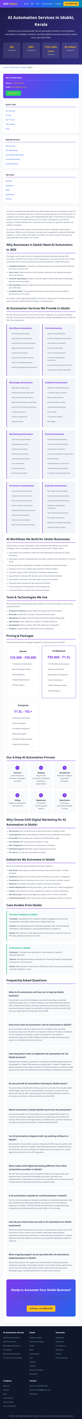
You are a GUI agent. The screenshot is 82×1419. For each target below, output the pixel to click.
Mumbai (9, 181)
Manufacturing (61, 1358)
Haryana (33, 1366)
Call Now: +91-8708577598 (41, 1308)
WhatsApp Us (13, 93)
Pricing (8, 115)
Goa (31, 1358)
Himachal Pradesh (36, 1370)
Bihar (32, 1350)
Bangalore (9, 185)
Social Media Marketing (14, 155)
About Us (6, 1386)
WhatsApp (33, 1394)
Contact (58, 4)
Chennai (9, 199)
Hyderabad (10, 194)
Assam (32, 1346)
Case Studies (10, 124)
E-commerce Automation (12, 1358)
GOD (10, 3)
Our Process (10, 120)
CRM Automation (9, 1342)
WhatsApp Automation (11, 1346)
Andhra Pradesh (36, 1338)
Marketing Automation (11, 1354)
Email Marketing (12, 164)
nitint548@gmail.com (19, 87)
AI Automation (47, 4)
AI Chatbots (7, 1350)
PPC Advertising (12, 150)
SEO (32, 4)
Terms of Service (9, 1406)
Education (59, 1350)
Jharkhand (33, 1374)
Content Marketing (13, 159)
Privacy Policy (8, 1402)
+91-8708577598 (71, 4)
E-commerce (60, 1346)
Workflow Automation (11, 1338)
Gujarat (32, 1362)
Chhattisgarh (34, 1354)
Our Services (10, 111)
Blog (5, 1394)
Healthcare (60, 1342)
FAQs (8, 129)
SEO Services (10, 146)
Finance (59, 1354)
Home (26, 4)
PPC (37, 4)
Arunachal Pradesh (37, 1342)
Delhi (8, 190)
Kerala (24, 67)
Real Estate (60, 1338)
